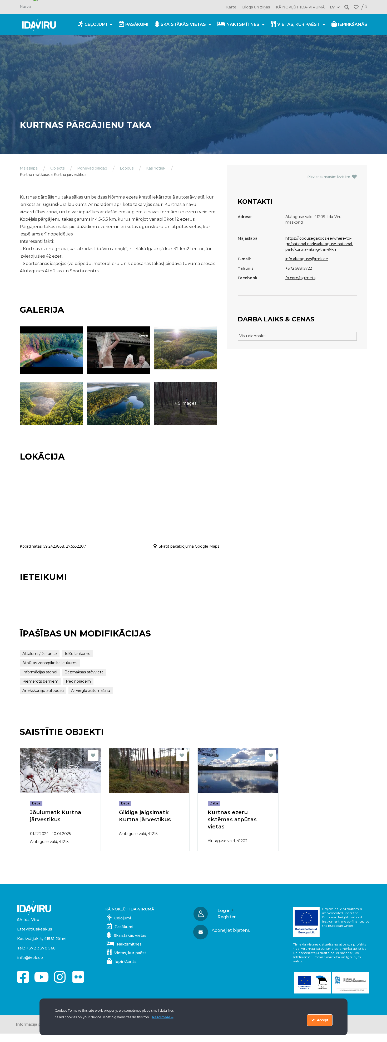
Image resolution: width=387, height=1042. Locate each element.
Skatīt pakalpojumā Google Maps (189, 546)
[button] (347, 7)
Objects (57, 168)
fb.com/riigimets (300, 278)
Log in (224, 910)
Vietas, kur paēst (298, 24)
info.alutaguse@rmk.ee (306, 259)
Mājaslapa (29, 168)
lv (332, 7)
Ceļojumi (96, 24)
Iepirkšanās (352, 24)
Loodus (126, 168)
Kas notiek (155, 168)
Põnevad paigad (92, 168)
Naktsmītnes (242, 24)
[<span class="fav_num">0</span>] (356, 7)
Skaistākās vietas (183, 24)
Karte (231, 7)
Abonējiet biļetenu (231, 930)
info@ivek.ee (30, 957)
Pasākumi (136, 24)
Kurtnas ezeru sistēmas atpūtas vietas (232, 819)
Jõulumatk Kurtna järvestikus (55, 816)
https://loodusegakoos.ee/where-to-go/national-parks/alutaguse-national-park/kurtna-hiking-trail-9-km (319, 244)
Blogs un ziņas (256, 7)
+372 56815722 (298, 268)
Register (226, 916)
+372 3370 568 (41, 948)
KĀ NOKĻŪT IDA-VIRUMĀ (300, 7)
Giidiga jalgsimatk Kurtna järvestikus (145, 816)
